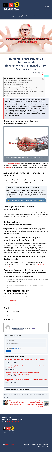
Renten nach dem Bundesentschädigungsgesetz (15, 86)
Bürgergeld (21, 15)
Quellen (6, 95)
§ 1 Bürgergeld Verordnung (10, 394)
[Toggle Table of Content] (42, 78)
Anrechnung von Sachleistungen (11, 300)
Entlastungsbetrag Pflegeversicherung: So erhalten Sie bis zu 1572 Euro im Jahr (16, 402)
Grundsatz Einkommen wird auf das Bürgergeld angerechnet (18, 80)
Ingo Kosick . (44, 74)
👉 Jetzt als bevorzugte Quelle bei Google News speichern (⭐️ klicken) (26, 200)
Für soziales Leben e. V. (14, 421)
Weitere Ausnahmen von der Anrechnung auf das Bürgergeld (18, 89)
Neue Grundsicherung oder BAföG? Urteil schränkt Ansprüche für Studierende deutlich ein (26, 379)
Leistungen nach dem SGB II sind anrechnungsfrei (15, 84)
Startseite (3, 15)
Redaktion (45, 444)
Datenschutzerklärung (16, 348)
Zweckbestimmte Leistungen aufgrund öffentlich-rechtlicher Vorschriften (21, 88)
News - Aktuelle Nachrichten (12, 15)
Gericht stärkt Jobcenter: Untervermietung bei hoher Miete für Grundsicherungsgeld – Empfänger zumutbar (22, 373)
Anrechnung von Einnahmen (22, 394)
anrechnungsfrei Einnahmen (35, 394)
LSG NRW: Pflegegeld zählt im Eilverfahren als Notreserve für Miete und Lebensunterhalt (24, 366)
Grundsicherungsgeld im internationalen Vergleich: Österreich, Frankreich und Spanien (26, 360)
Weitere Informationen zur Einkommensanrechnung (16, 93)
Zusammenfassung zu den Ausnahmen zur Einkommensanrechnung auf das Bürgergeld (24, 91)
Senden (8, 350)
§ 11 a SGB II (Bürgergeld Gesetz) (11, 163)
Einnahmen (6, 397)
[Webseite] (34, 328)
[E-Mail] (32, 328)
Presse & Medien (40, 446)
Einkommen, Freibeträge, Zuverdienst (13, 304)
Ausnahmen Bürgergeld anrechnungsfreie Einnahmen (16, 82)
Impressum (26, 444)
